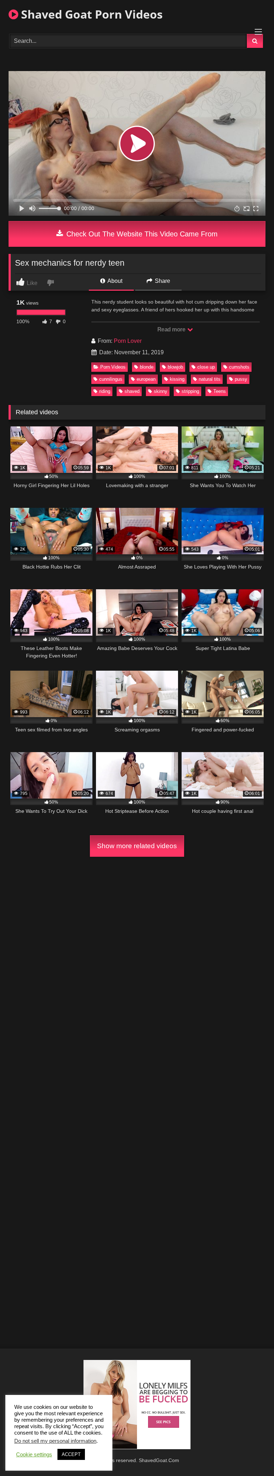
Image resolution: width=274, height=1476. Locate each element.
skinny (160, 391)
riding (104, 391)
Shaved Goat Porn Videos (90, 14)
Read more (172, 329)
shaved (132, 391)
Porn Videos (113, 367)
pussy (241, 379)
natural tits (209, 379)
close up (206, 367)
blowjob (175, 367)
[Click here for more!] (137, 1447)
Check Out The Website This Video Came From (141, 234)
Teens (219, 391)
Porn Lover (128, 341)
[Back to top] (252, 1455)
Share (161, 281)
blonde (146, 367)
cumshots (239, 367)
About (114, 281)
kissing (177, 379)
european (146, 379)
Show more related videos (137, 846)
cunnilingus (110, 379)
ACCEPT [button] (71, 1454)
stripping (190, 391)
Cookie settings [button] (34, 1454)
